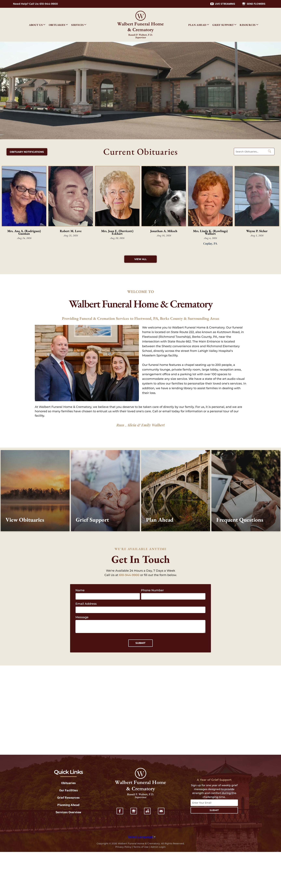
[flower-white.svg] (134, 813)
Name (80, 590)
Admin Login (158, 846)
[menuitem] (37, 25)
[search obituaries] (270, 151)
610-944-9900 (49, 3)
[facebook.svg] (120, 813)
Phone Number (152, 590)
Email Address (86, 604)
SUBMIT (214, 810)
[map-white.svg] (147, 813)
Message (81, 617)
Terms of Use (140, 846)
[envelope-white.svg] (161, 813)
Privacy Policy (123, 846)
